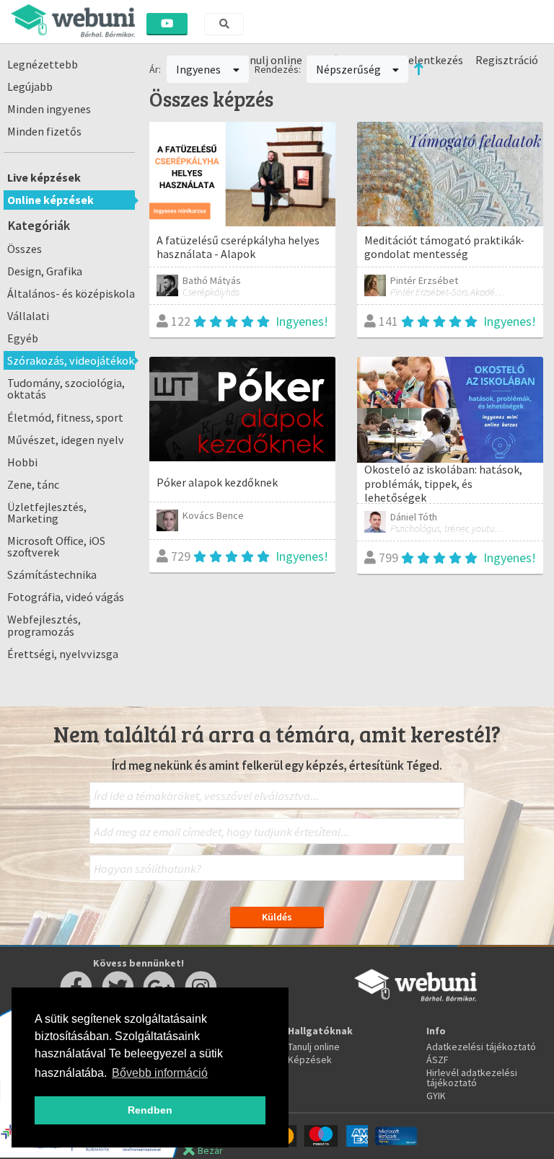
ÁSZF (437, 1059)
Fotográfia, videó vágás (65, 597)
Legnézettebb (42, 64)
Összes (24, 248)
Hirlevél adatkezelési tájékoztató (471, 1077)
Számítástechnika (52, 574)
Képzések (310, 1059)
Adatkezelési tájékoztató (481, 1046)
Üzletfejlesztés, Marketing (47, 512)
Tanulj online (314, 1046)
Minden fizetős (44, 131)
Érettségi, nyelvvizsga (62, 654)
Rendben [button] (150, 1110)
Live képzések (44, 177)
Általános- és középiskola (71, 293)
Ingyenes (199, 69)
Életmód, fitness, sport (65, 417)
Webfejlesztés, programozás (44, 625)
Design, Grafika (44, 271)
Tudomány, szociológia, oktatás (66, 388)
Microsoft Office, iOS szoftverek (56, 546)
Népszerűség (349, 69)
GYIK (436, 1095)
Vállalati (28, 315)
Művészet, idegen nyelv (65, 439)
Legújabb (30, 86)
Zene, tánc (33, 484)
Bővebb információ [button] (160, 1073)
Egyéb (22, 338)
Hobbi (22, 462)
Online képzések (50, 199)
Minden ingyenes (49, 109)
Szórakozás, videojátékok (70, 360)
